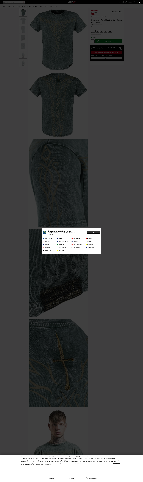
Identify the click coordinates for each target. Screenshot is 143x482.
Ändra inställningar (91, 478)
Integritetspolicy (47, 464)
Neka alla (71, 478)
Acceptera (51, 478)
